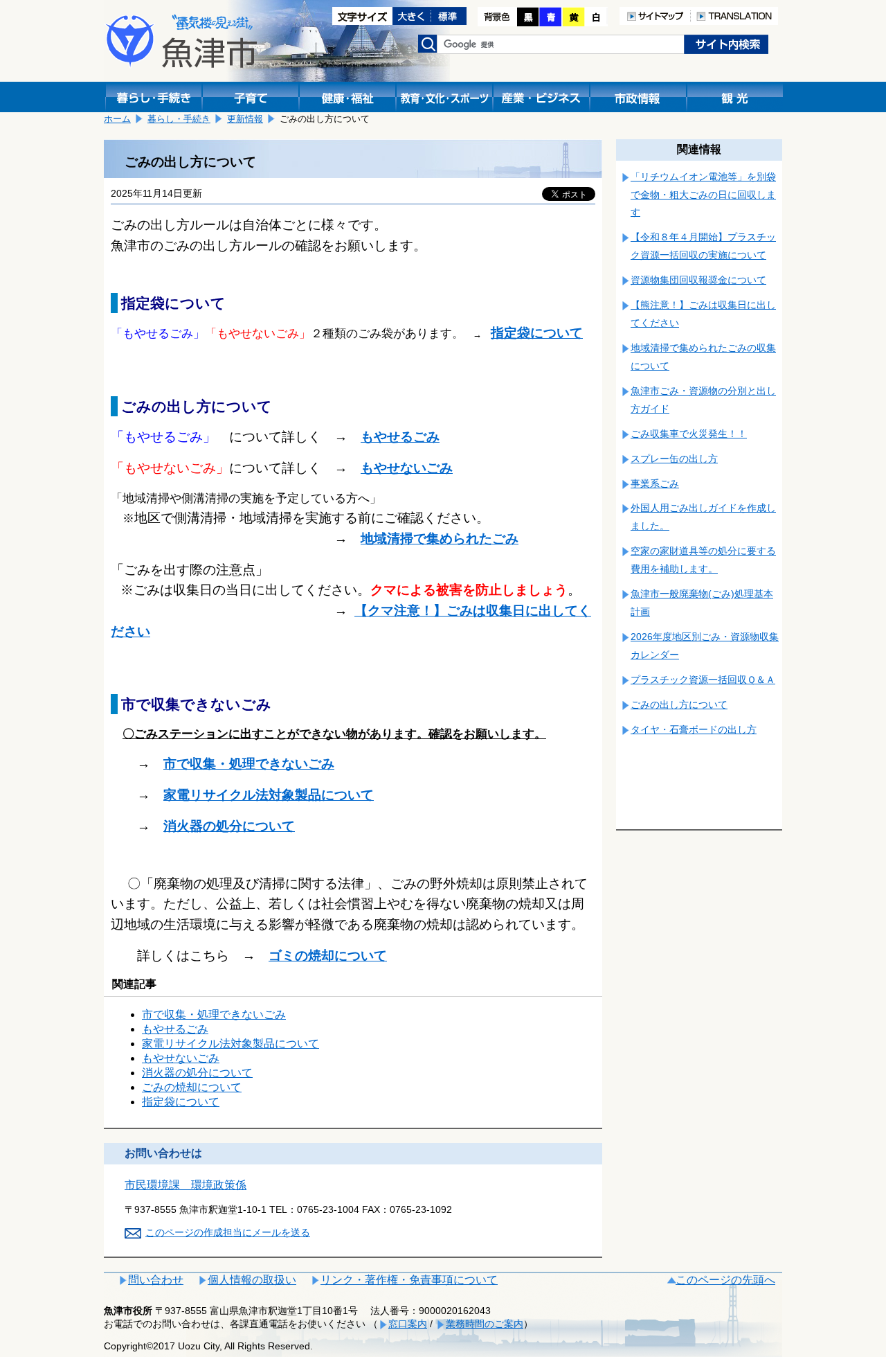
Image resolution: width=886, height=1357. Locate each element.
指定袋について (537, 333)
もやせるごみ (175, 1029)
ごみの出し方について (679, 704)
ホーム (117, 119)
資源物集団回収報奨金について (698, 279)
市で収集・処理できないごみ (214, 1014)
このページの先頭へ (725, 1280)
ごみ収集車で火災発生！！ (689, 433)
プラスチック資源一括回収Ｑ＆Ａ (703, 679)
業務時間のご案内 (484, 1323)
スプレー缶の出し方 (674, 458)
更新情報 (245, 119)
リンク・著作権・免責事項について (409, 1280)
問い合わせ (155, 1280)
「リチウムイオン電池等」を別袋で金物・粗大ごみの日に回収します (703, 194)
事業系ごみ (655, 483)
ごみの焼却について (192, 1087)
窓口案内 (407, 1323)
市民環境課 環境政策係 (185, 1185)
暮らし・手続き (178, 119)
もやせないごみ (180, 1058)
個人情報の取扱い (252, 1280)
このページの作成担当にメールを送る (227, 1232)
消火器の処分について (229, 826)
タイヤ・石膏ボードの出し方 (694, 729)
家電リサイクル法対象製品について (268, 795)
